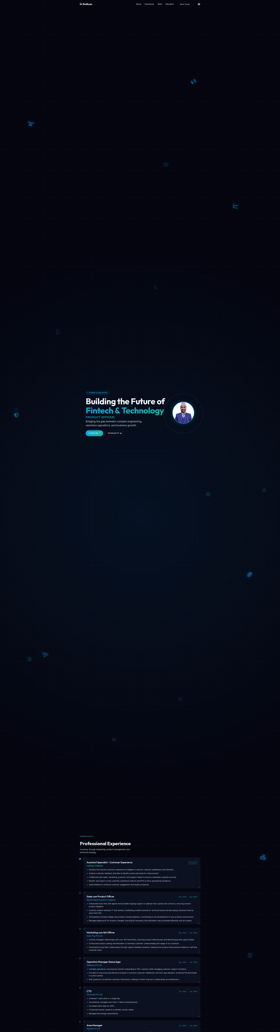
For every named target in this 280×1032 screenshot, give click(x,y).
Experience (149, 4)
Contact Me (93, 433)
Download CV (113, 433)
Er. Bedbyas (86, 4)
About (138, 4)
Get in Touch (185, 4)
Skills (160, 4)
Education (170, 4)
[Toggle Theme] (199, 4)
